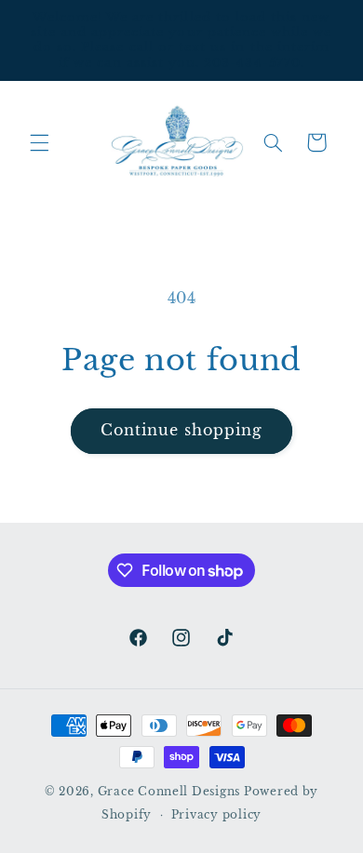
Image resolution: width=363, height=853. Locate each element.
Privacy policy (216, 814)
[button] (39, 142)
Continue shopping (182, 430)
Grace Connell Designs (169, 791)
